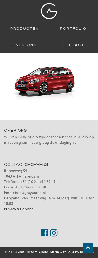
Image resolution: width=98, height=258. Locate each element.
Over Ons (24, 45)
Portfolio (73, 29)
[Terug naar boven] (88, 248)
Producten (24, 29)
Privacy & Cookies (18, 209)
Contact (73, 45)
